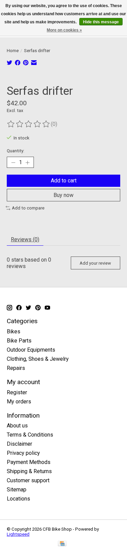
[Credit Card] (62, 544)
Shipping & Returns (29, 471)
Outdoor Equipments (31, 350)
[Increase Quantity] (27, 162)
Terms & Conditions (30, 434)
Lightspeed (18, 534)
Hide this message (101, 22)
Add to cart (64, 180)
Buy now (63, 195)
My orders (19, 401)
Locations (18, 498)
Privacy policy (23, 453)
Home (13, 50)
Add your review (95, 263)
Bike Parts (19, 340)
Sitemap (16, 489)
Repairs (16, 368)
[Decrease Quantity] (13, 162)
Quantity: (15, 150)
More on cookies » (64, 30)
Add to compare (28, 207)
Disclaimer (19, 444)
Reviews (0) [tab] (25, 239)
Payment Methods (28, 462)
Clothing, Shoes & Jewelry (38, 359)
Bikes (13, 331)
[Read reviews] (29, 124)
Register (17, 392)
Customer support (28, 480)
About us (17, 425)
